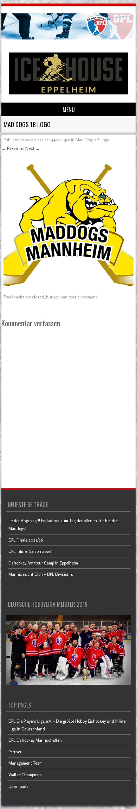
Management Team (25, 763)
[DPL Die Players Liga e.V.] (67, 38)
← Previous (12, 148)
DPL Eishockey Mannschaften (35, 740)
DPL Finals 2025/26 (25, 540)
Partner (14, 751)
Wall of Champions (25, 774)
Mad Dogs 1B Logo (92, 139)
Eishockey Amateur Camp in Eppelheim (43, 563)
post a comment (82, 296)
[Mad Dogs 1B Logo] (68, 288)
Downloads (18, 786)
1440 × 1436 (59, 139)
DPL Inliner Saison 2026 (29, 551)
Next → (32, 148)
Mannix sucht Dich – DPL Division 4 (40, 574)
